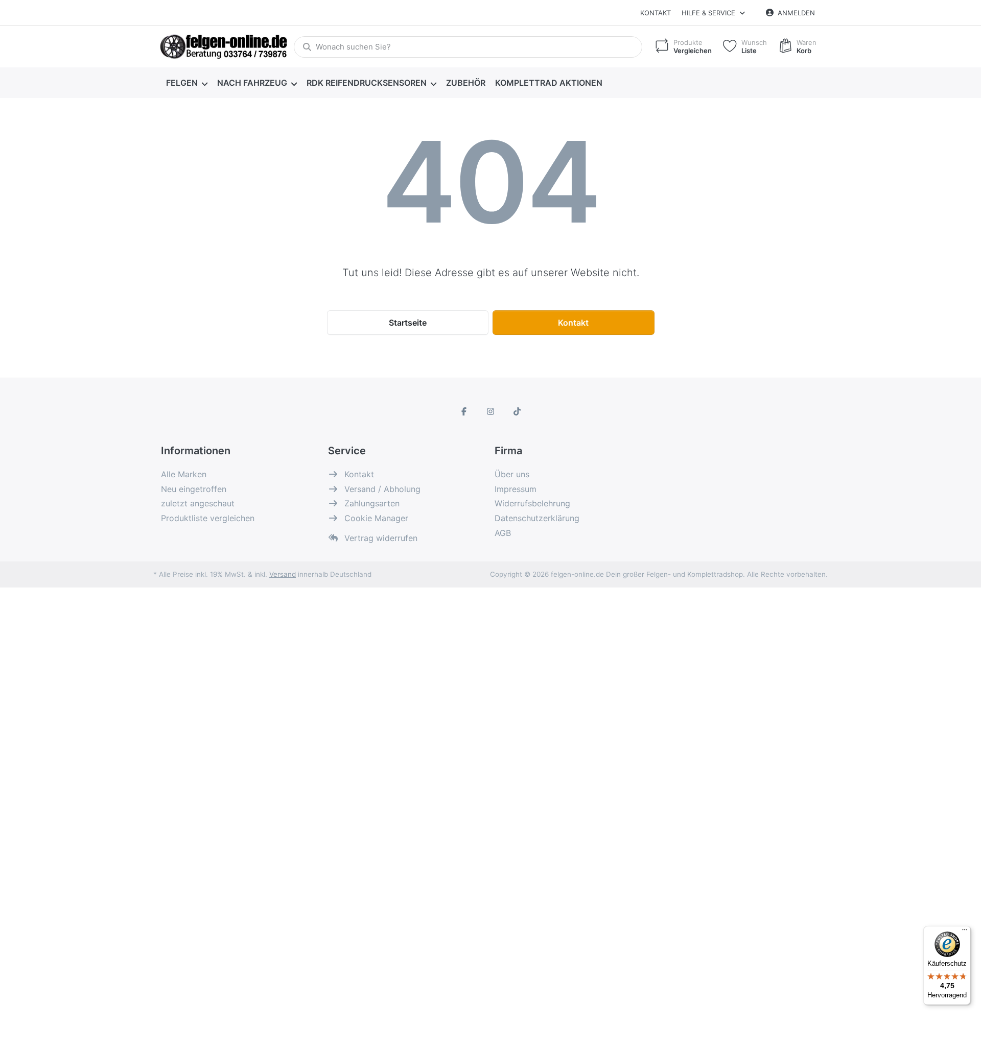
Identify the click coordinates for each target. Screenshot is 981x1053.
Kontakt (655, 13)
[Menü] (965, 932)
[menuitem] (186, 82)
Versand (282, 574)
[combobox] (468, 47)
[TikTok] (517, 411)
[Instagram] (490, 411)
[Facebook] (464, 411)
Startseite (408, 322)
